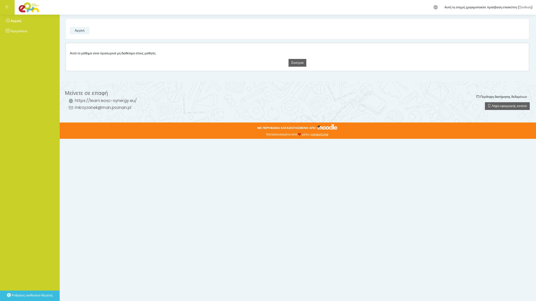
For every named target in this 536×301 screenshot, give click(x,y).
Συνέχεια (297, 62)
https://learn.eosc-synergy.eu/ (106, 100)
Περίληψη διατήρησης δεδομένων (503, 96)
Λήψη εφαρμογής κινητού (509, 106)
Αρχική (79, 30)
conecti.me (319, 134)
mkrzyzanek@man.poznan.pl (103, 107)
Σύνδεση (525, 7)
